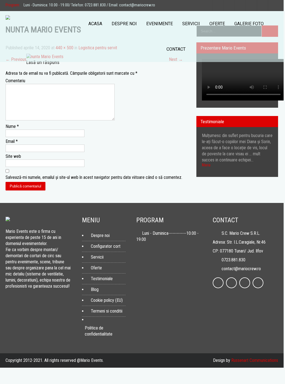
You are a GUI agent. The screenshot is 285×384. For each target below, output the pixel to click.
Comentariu (15, 80)
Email (12, 141)
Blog (95, 289)
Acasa (95, 23)
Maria (206, 165)
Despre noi (124, 23)
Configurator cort (105, 246)
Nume (12, 126)
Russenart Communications (254, 360)
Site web (13, 156)
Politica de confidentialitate (98, 331)
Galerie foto (249, 23)
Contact (176, 49)
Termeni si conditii (106, 311)
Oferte (217, 23)
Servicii (191, 23)
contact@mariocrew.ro (241, 268)
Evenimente (159, 23)
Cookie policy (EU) (107, 300)
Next (272, 175)
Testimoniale (102, 278)
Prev (267, 175)
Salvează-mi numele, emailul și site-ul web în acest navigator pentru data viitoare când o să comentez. (94, 177)
